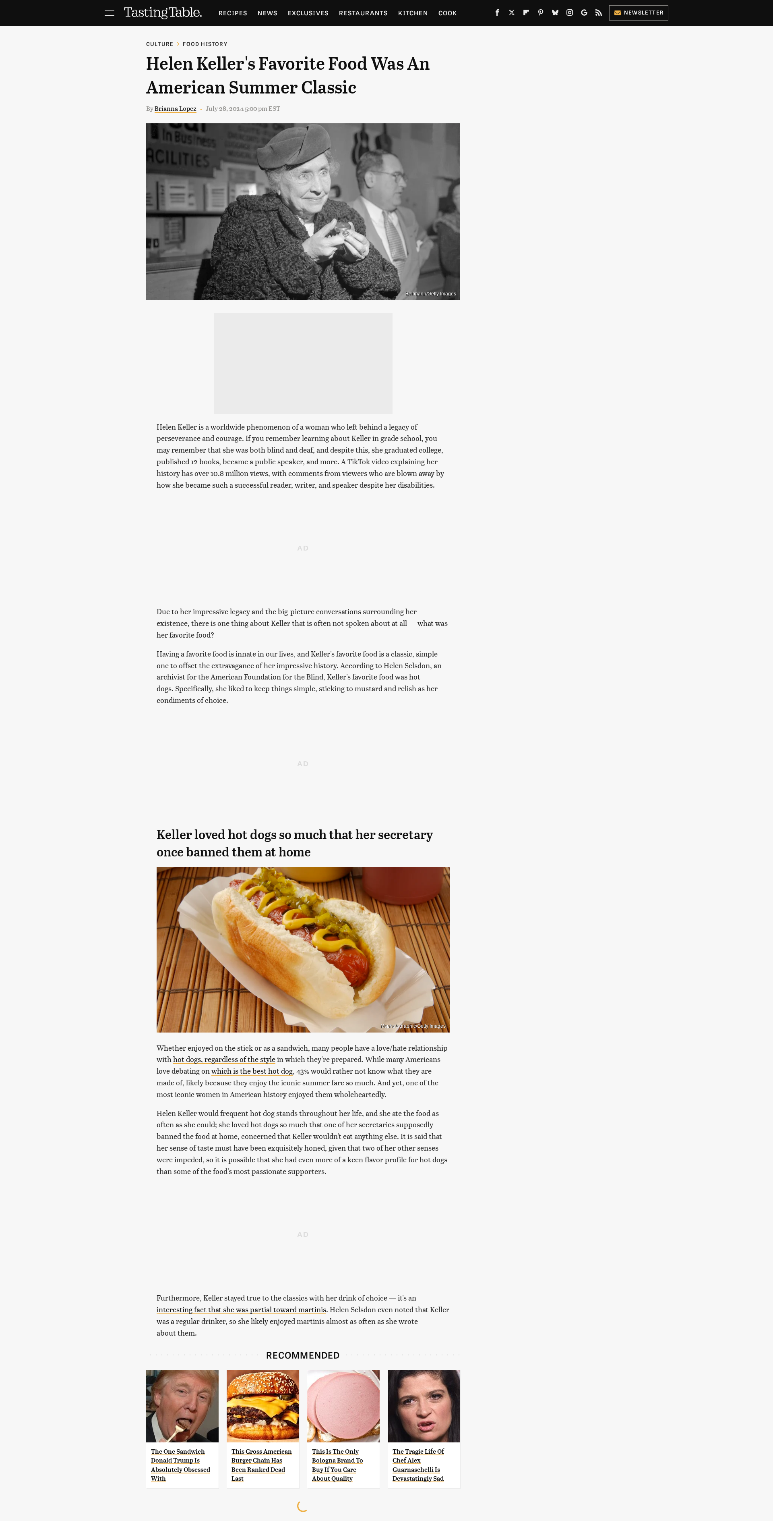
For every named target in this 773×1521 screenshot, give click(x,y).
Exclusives (308, 12)
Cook (447, 12)
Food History (205, 43)
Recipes (233, 12)
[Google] (584, 14)
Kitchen (413, 12)
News (267, 12)
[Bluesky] (555, 14)
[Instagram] (570, 14)
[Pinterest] (541, 14)
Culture (160, 43)
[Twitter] (512, 14)
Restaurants (363, 12)
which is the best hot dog (252, 1071)
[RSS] (599, 14)
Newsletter (644, 12)
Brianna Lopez (175, 108)
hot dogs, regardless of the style (224, 1059)
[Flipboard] (526, 14)
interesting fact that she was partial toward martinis (241, 1309)
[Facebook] (497, 14)
